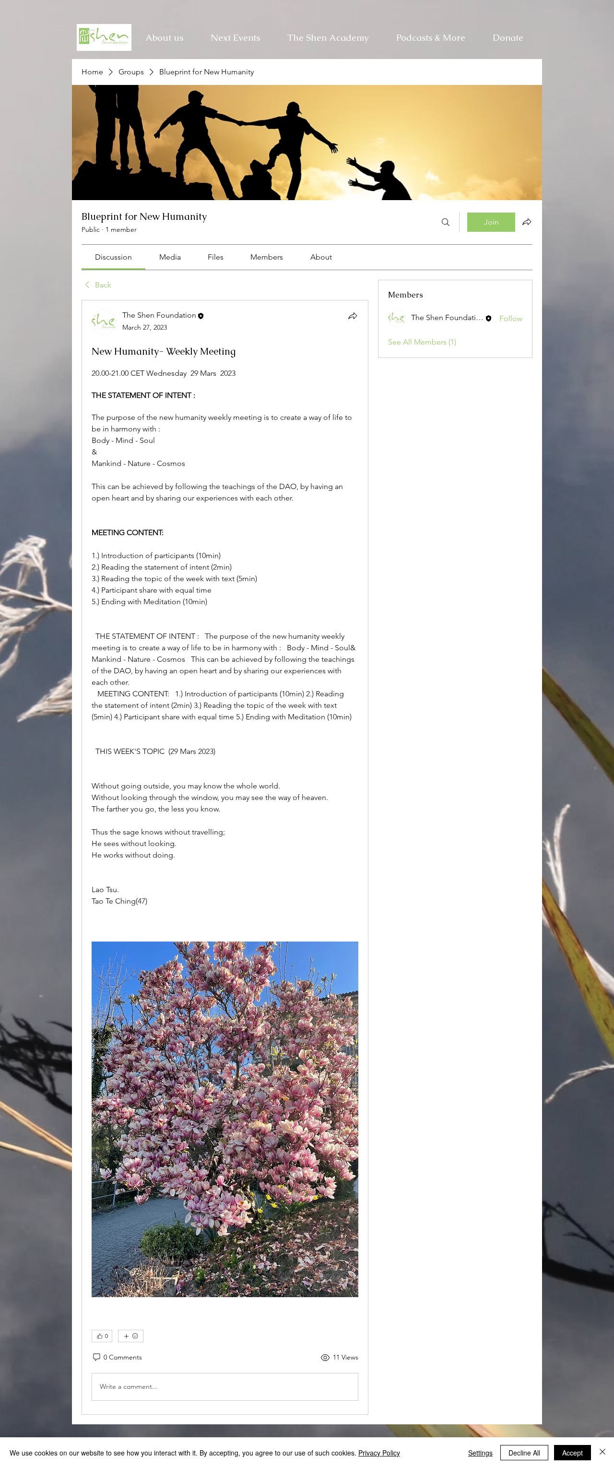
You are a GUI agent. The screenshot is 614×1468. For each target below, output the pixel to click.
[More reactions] (130, 1336)
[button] (327, 37)
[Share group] (526, 221)
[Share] (352, 316)
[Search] (445, 222)
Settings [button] (480, 1452)
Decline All (524, 1452)
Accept (572, 1452)
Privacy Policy (379, 1452)
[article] (225, 857)
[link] (113, 257)
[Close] (602, 1452)
